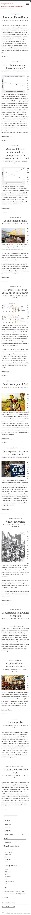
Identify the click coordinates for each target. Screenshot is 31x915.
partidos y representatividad (15, 660)
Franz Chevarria (22, 618)
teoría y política (15, 14)
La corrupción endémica (15, 17)
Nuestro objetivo (8, 827)
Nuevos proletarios (15, 521)
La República (8, 876)
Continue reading (7, 136)
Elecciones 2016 (15, 61)
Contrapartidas (15, 722)
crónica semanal (15, 217)
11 (16, 777)
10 (18, 526)
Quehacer (7, 883)
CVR (3, 809)
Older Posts (5, 897)
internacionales (20, 381)
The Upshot (7, 857)
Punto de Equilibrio (9, 881)
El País (6, 874)
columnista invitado (15, 518)
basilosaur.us (27, 913)
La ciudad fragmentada (15, 220)
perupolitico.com (7, 4)
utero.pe (6, 861)
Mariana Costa (23, 387)
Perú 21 (6, 879)
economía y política (11, 447)
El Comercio (7, 871)
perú (6, 809)
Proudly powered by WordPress (12, 913)
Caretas (6, 869)
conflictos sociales (11, 381)
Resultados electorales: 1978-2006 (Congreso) (15, 891)
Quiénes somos (8, 824)
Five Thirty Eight (9, 852)
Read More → (5, 56)
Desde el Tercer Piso (9, 850)
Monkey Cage (8, 854)
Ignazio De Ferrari (24, 71)
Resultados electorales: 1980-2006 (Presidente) (15, 893)
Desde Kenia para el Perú (15, 384)
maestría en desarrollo (22, 416)
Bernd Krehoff (25, 20)
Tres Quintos (7, 859)
